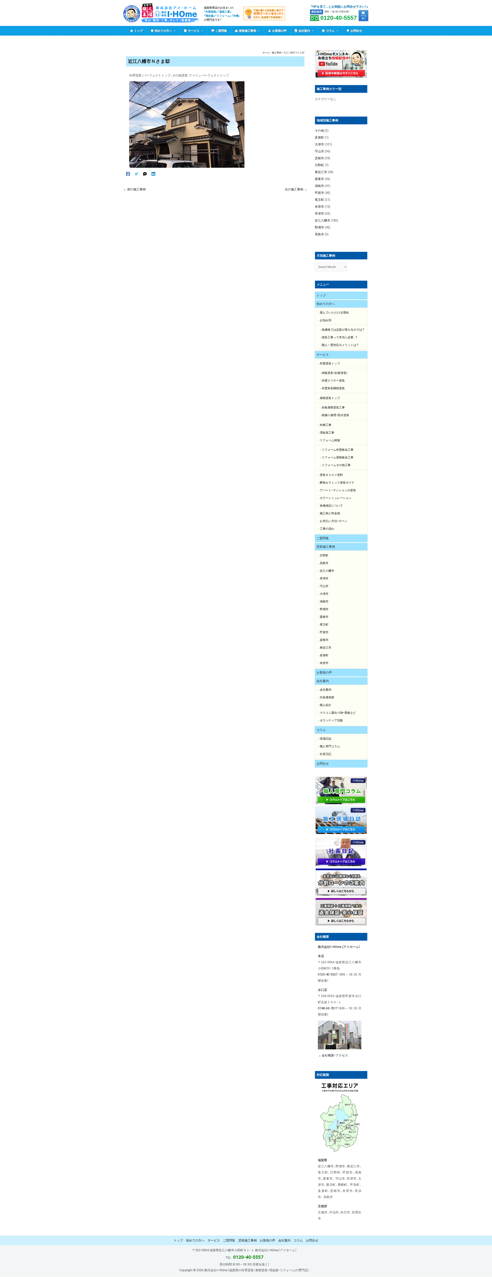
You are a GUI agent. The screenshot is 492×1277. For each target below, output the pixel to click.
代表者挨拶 (327, 697)
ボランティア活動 (331, 720)
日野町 (319, 165)
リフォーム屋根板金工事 (337, 457)
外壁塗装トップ (330, 363)
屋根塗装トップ (330, 398)
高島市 (319, 234)
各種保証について (331, 505)
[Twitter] (136, 174)
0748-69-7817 (327, 1008)
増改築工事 (327, 432)
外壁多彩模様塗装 (333, 388)
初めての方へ (163, 30)
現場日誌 (325, 738)
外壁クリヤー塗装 (333, 380)
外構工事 (325, 425)
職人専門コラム (330, 746)
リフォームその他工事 (336, 465)
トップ (138, 30)
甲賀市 (319, 193)
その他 (319, 130)
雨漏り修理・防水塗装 (335, 415)
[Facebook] (128, 174)
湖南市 (319, 186)
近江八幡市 (322, 220)
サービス (193, 30)
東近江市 (321, 172)
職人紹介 (325, 705)
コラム (330, 30)
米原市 (319, 206)
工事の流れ (327, 528)
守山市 (319, 151)
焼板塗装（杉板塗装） (335, 373)
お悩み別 (325, 320)
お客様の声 (279, 30)
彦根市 (319, 158)
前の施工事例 (134, 189)
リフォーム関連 (330, 440)
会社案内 (304, 30)
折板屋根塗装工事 (333, 407)
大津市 (319, 144)
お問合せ (356, 30)
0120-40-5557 (338, 18)
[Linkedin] (153, 174)
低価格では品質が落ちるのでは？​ (343, 329)
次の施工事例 (296, 189)
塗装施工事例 (247, 30)
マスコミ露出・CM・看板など (338, 712)
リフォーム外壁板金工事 (337, 449)
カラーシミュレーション (336, 498)
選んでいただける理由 (334, 312)
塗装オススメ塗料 (331, 475)
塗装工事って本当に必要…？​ (339, 337)
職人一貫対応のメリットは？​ (340, 345)
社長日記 (325, 754)
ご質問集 (221, 30)
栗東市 (319, 179)
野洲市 (319, 227)
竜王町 (319, 200)
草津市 (319, 213)
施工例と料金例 (330, 513)
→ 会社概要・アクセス (333, 1055)
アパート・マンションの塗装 (338, 490)
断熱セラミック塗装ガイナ (337, 482)
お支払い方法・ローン (333, 521)
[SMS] (145, 174)
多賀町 (319, 137)
